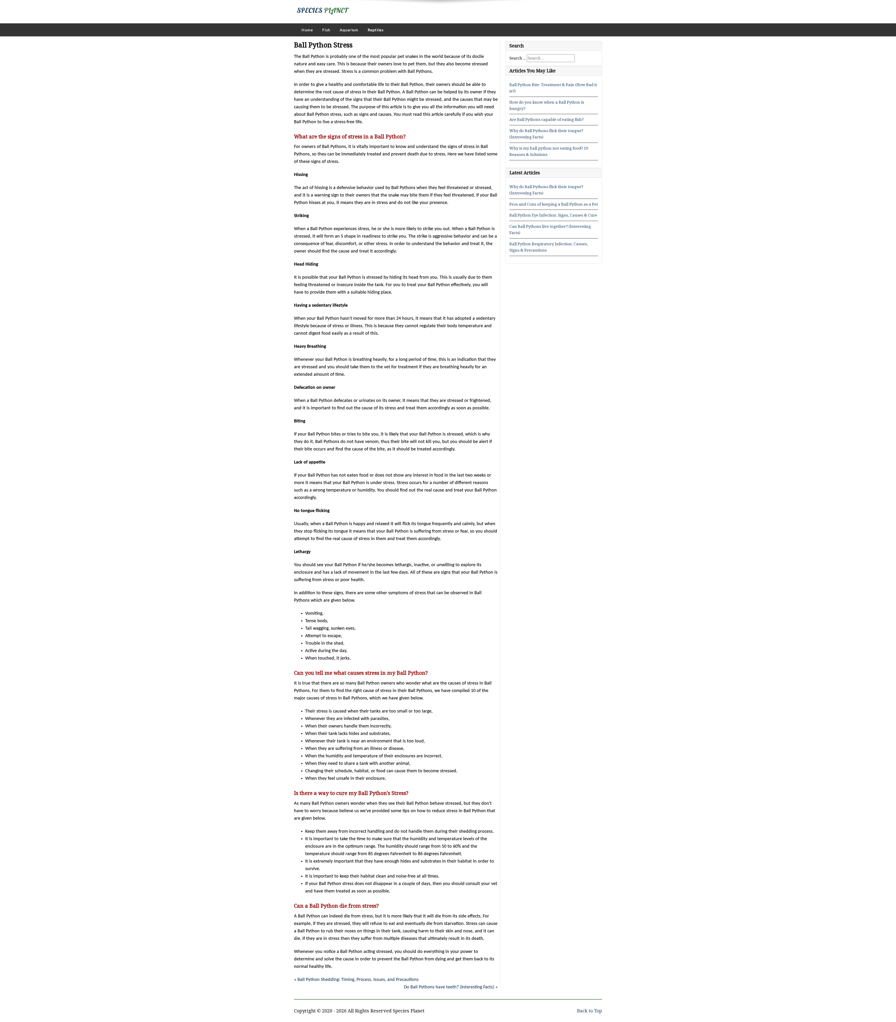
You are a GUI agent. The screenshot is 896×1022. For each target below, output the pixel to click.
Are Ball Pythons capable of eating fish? (546, 119)
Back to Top (589, 1011)
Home (307, 30)
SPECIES (322, 10)
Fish (326, 30)
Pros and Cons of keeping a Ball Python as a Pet (553, 204)
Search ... (517, 58)
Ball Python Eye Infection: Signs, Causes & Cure (553, 215)
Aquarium (349, 30)
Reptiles (376, 30)
